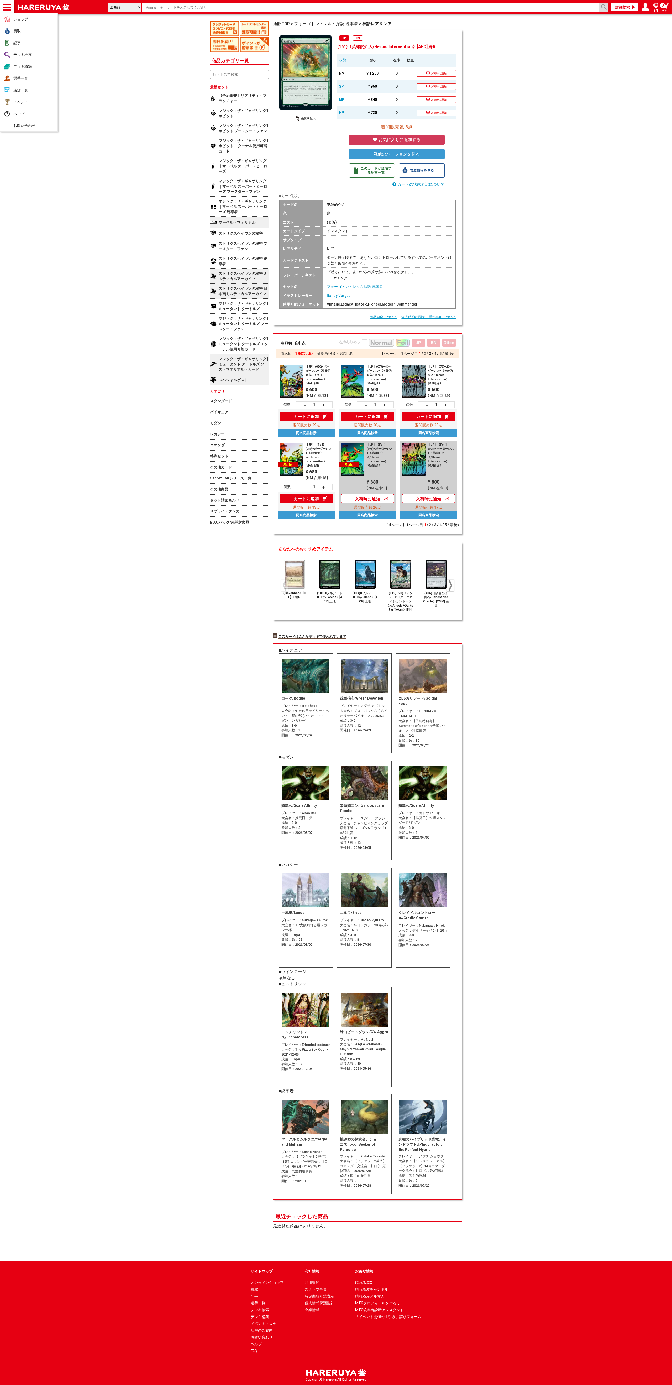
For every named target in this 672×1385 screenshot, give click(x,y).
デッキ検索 (22, 55)
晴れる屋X (363, 1282)
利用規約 (312, 1282)
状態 (342, 60)
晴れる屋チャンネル (371, 1289)
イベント (20, 102)
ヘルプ (18, 114)
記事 (17, 43)
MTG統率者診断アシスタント (379, 1310)
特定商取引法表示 (319, 1296)
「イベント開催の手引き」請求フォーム (388, 1317)
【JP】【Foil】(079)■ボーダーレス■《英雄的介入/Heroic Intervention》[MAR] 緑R (380, 455)
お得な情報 (364, 1271)
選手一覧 (20, 78)
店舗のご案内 (262, 1330)
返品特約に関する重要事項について (428, 317)
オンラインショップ (267, 1282)
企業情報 (312, 1310)
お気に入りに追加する (399, 139)
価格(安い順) (304, 353)
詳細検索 (622, 7)
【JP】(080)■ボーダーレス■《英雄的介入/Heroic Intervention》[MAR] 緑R (318, 375)
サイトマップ (262, 1271)
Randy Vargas (339, 295)
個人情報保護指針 (319, 1303)
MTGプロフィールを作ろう (377, 1303)
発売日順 (346, 353)
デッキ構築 (22, 66)
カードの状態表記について (420, 184)
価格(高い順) (326, 353)
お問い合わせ (24, 125)
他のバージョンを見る (399, 154)
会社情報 (312, 1271)
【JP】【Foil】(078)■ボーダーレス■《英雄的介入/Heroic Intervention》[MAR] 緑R (441, 455)
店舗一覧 (20, 90)
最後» (449, 354)
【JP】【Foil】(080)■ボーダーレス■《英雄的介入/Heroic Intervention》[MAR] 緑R (319, 455)
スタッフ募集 (316, 1289)
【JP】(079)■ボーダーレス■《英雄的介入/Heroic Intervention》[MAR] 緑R (379, 375)
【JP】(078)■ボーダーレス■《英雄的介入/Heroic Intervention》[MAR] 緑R (440, 375)
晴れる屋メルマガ (370, 1296)
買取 (17, 31)
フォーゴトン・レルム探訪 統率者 (355, 287)
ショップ (20, 19)
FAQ (254, 1351)
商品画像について (383, 317)
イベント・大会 (263, 1323)
